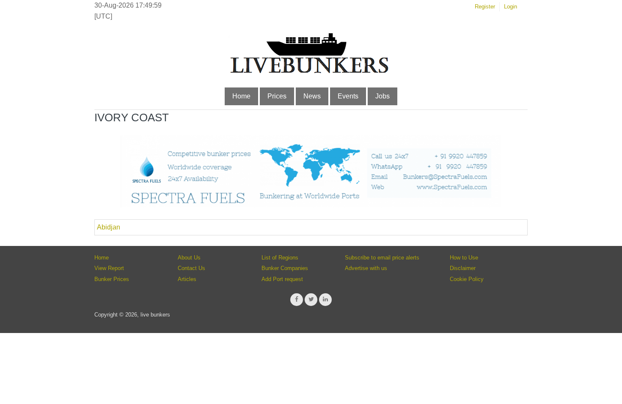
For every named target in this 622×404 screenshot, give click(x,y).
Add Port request (282, 279)
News (312, 96)
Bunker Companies (284, 268)
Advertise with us (366, 268)
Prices (276, 96)
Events (348, 96)
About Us (189, 257)
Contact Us (191, 268)
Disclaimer (463, 268)
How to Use (464, 257)
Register (485, 6)
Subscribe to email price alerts (382, 257)
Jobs (382, 96)
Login (510, 6)
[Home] (308, 71)
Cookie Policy (467, 279)
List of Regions (279, 257)
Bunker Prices (111, 279)
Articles (187, 279)
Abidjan (108, 227)
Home (241, 96)
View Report (109, 268)
